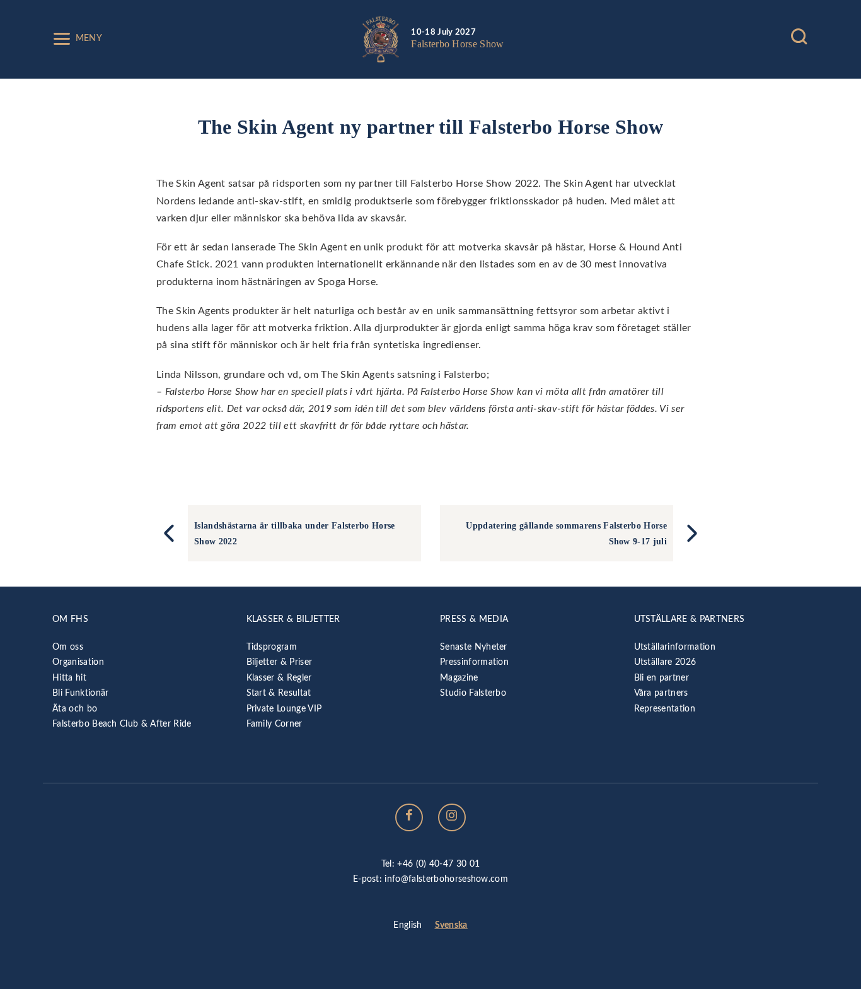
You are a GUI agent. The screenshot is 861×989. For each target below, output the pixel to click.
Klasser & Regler (279, 677)
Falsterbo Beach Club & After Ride (122, 724)
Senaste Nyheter (473, 647)
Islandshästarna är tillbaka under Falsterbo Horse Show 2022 (294, 533)
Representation (664, 708)
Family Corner (274, 724)
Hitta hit (69, 677)
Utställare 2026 (665, 662)
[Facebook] (409, 817)
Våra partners (661, 693)
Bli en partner (661, 677)
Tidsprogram (272, 647)
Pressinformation (474, 662)
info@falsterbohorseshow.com (446, 879)
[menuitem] (407, 926)
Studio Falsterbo (473, 693)
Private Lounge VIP (284, 708)
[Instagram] (452, 817)
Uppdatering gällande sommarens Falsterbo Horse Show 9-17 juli (566, 533)
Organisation (78, 662)
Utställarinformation (674, 647)
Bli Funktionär (80, 693)
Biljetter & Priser (279, 662)
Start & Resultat (278, 693)
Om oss (67, 647)
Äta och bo (74, 708)
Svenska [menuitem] (451, 925)
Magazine (459, 677)
